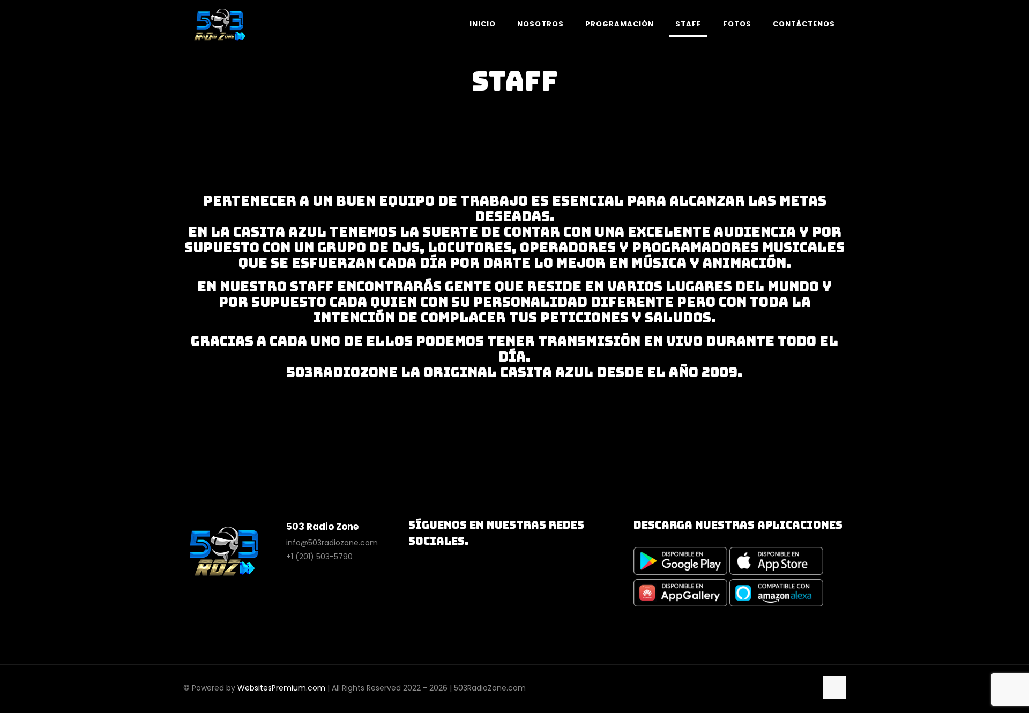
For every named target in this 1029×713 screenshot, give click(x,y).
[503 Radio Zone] (219, 24)
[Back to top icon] (834, 687)
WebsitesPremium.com (281, 687)
